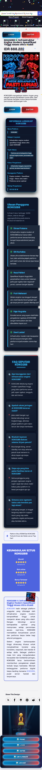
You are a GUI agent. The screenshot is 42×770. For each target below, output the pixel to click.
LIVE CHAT (22, 764)
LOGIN (11, 35)
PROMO (22, 739)
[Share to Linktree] (21, 700)
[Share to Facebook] (14, 700)
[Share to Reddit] (33, 700)
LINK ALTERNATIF (22, 757)
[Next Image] (38, 71)
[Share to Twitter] (8, 700)
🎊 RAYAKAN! (21, 733)
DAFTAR (30, 35)
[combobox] (19, 13)
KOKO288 (11, 608)
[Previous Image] (4, 71)
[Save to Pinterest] (27, 700)
